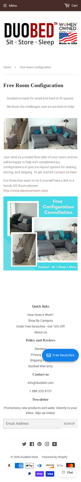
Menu (13, 5)
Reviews (40, 349)
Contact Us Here (65, 172)
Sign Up (69, 423)
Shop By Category (40, 320)
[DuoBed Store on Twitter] (24, 445)
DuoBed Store (29, 457)
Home (7, 67)
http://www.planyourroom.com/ (25, 190)
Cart (74, 5)
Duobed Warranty (40, 366)
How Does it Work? (40, 315)
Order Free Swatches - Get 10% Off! (40, 326)
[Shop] (40, 148)
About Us (40, 332)
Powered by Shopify (54, 457)
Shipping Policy (40, 360)
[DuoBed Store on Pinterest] (39, 445)
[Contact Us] (40, 269)
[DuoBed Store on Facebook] (31, 445)
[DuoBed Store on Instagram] (47, 445)
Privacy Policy (40, 355)
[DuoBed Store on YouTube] (54, 445)
